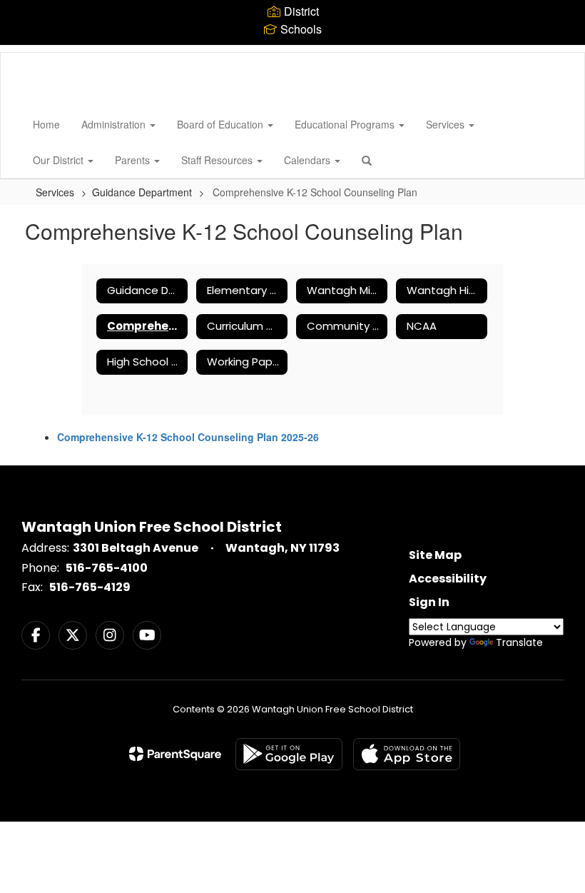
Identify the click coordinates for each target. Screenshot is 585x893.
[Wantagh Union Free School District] (22, 53)
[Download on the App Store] (406, 754)
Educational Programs (346, 124)
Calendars (308, 160)
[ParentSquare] (175, 754)
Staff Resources (218, 160)
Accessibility (448, 578)
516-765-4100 (107, 568)
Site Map (435, 555)
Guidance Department (142, 192)
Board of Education (221, 124)
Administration (114, 124)
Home (46, 124)
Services (446, 124)
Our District (59, 160)
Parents (134, 160)
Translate (519, 642)
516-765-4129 (90, 587)
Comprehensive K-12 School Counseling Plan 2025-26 (188, 437)
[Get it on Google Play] (288, 754)
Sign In (429, 602)
